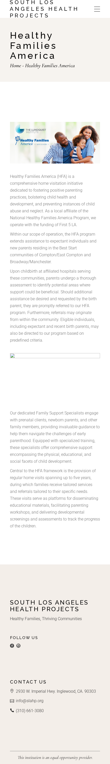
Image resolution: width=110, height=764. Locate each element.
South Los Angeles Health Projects (44, 9)
